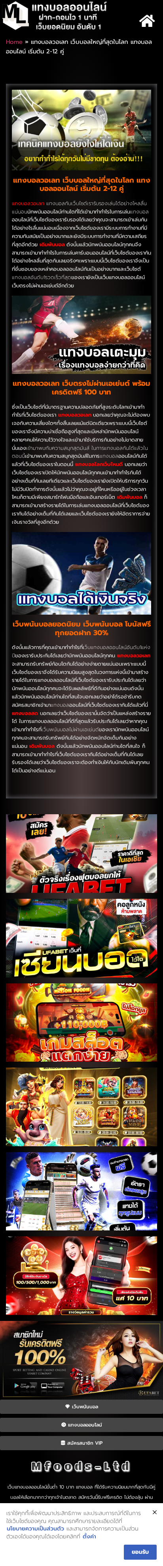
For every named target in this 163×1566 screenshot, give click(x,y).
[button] (147, 21)
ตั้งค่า (89, 1537)
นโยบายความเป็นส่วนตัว (35, 1529)
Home (14, 42)
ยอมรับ (140, 1552)
